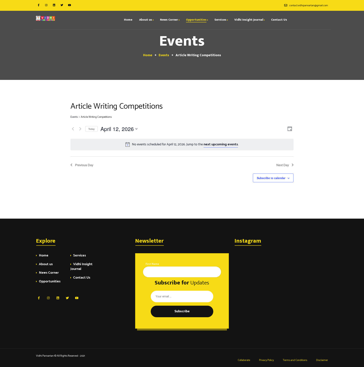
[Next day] (80, 129)
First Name (152, 264)
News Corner (49, 273)
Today (91, 128)
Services (79, 255)
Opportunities (49, 281)
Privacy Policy (266, 360)
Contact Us (81, 278)
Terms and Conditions (295, 360)
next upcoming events (221, 144)
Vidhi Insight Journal (81, 267)
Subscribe (182, 311)
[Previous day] (73, 129)
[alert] (182, 144)
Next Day (282, 165)
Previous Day (84, 165)
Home (43, 255)
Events (74, 117)
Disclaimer (322, 360)
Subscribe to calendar (271, 178)
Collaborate (243, 360)
